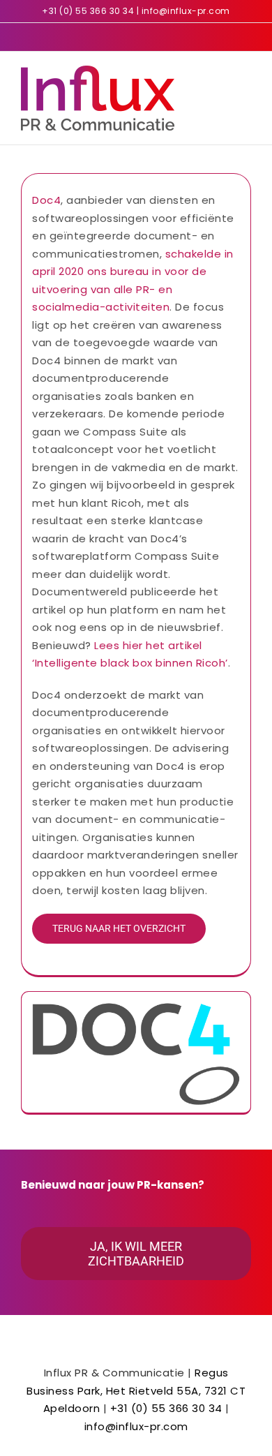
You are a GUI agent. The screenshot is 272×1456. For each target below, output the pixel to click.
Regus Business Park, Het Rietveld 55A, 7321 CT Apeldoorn (136, 1390)
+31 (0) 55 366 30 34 (88, 11)
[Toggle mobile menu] (246, 73)
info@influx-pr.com (186, 11)
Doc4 (46, 200)
